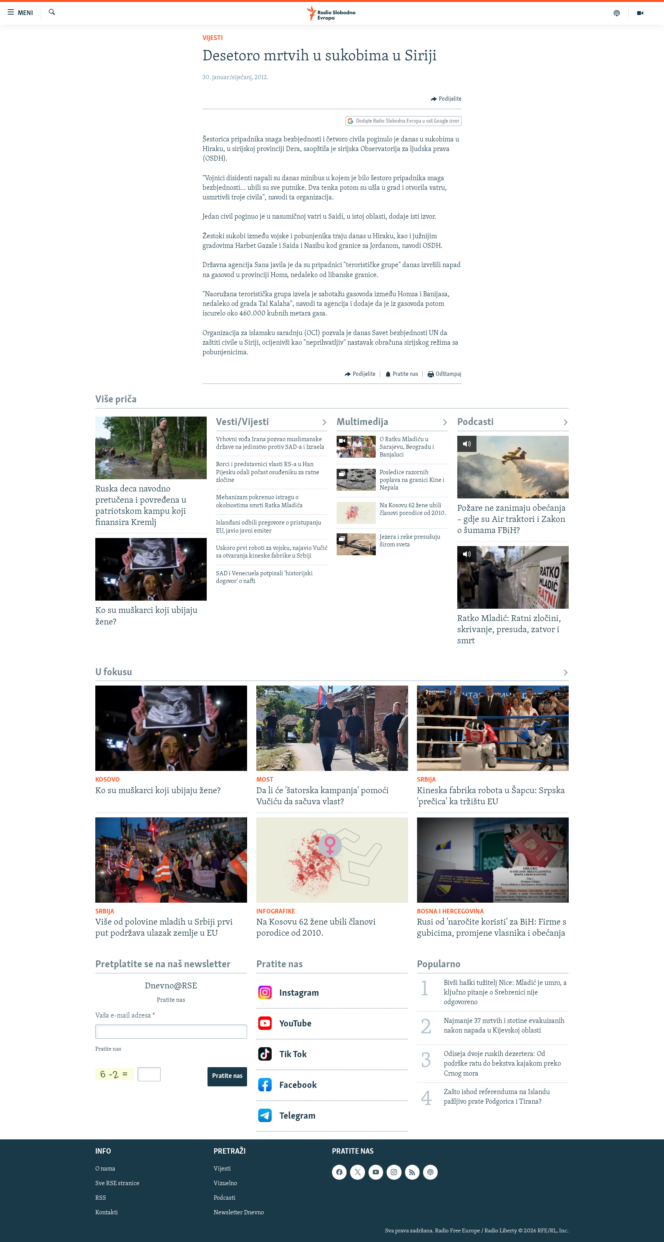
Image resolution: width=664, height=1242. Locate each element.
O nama (105, 1169)
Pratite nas (227, 1076)
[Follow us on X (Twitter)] (357, 1172)
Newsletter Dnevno (239, 1213)
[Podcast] (617, 13)
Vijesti (213, 38)
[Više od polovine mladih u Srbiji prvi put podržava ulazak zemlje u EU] (171, 860)
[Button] (446, 99)
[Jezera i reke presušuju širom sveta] (356, 544)
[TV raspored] (430, 1172)
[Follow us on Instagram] (394, 1172)
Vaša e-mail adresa (125, 1016)
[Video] (640, 13)
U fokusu (113, 672)
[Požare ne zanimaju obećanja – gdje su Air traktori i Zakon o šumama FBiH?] (513, 467)
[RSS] (412, 1172)
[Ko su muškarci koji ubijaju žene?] (151, 569)
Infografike (275, 911)
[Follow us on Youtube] (376, 1172)
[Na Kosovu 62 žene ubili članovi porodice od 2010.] (356, 513)
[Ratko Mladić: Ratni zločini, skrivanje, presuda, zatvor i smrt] (513, 577)
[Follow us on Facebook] (339, 1172)
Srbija (426, 780)
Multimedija (362, 422)
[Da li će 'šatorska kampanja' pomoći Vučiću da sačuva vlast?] (332, 728)
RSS (100, 1199)
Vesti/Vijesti (242, 422)
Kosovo (107, 780)
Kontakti (106, 1213)
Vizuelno (225, 1184)
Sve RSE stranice (117, 1184)
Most (265, 780)
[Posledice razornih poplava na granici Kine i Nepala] (356, 480)
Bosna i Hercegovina (450, 911)
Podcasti (475, 422)
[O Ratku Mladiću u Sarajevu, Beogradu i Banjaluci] (356, 447)
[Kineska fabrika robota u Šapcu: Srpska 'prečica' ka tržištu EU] (493, 728)
